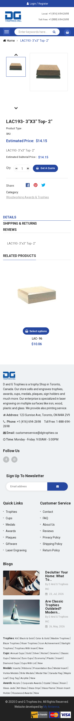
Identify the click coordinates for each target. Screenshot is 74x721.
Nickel (44, 653)
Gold (28, 653)
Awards (11, 531)
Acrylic (17, 683)
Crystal (46, 683)
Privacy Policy (51, 537)
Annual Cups (17, 653)
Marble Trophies (60, 638)
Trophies (11, 511)
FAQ (45, 518)
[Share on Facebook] (29, 184)
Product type (13, 128)
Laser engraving (16, 550)
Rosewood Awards (22, 693)
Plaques (11, 537)
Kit (16, 638)
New (41, 648)
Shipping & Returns (20, 223)
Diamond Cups (11, 663)
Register (43, 3)
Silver (36, 653)
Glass (55, 683)
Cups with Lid (28, 663)
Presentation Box (42, 668)
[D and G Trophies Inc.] (9, 375)
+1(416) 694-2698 (59, 13)
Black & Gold (27, 638)
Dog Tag (14, 678)
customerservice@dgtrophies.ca (37, 432)
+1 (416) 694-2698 (29, 421)
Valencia (15, 658)
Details (9, 217)
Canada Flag (55, 673)
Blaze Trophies (11, 643)
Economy (40, 658)
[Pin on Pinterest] (37, 184)
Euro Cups (27, 658)
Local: (45, 13)
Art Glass (22, 688)
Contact (48, 511)
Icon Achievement (49, 643)
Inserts (16, 668)
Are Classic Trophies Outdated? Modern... (54, 607)
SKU (8, 133)
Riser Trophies (29, 643)
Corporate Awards (32, 683)
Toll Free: (43, 19)
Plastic (50, 658)
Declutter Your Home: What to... (56, 576)
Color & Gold (42, 638)
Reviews (10, 230)
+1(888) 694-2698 (59, 19)
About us (49, 524)
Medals (10, 524)
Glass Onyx (34, 688)
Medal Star (41, 673)
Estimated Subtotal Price (21, 157)
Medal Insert (60, 668)
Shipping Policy (52, 544)
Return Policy (51, 550)
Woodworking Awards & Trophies (27, 197)
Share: (10, 185)
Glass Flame (48, 688)
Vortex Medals (10, 673)
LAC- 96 (37, 338)
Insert (59, 658)
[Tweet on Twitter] (44, 184)
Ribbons (26, 668)
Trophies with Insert (26, 648)
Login (33, 3)
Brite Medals (27, 673)
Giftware (11, 544)
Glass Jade (9, 688)
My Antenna (51, 706)
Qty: (8, 167)
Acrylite (25, 678)
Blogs (8, 564)
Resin (63, 683)
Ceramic (54, 653)
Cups (9, 518)
